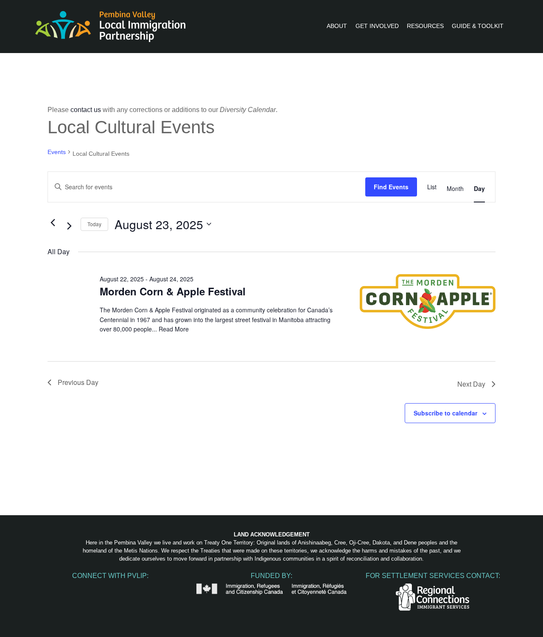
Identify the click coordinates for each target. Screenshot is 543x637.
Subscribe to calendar (445, 413)
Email (146, 588)
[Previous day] (53, 222)
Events (57, 152)
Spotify (128, 588)
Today (94, 223)
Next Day (471, 384)
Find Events (391, 186)
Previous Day (78, 382)
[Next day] (69, 226)
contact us (85, 109)
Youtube (110, 588)
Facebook (75, 588)
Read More (174, 329)
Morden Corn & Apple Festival (173, 291)
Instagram (92, 588)
